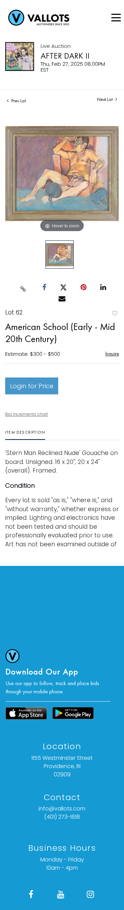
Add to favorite (115, 313)
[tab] (25, 435)
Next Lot (105, 99)
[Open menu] (116, 17)
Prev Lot (18, 100)
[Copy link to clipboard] (23, 287)
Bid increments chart (26, 414)
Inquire (112, 353)
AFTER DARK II (65, 55)
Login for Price (31, 386)
